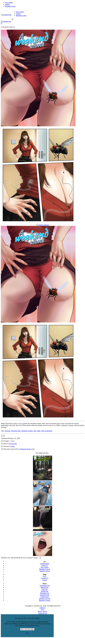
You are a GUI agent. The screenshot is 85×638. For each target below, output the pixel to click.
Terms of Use (42, 613)
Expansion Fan (45, 585)
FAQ (44, 576)
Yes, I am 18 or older (27, 629)
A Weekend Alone (25, 449)
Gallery (7, 4)
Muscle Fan (44, 587)
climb (38, 431)
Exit (27, 633)
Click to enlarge (43, 225)
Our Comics (9, 2)
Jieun (13, 446)
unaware (7, 431)
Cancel (44, 580)
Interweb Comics (44, 600)
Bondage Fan (44, 593)
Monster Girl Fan (44, 598)
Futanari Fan (44, 597)
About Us (44, 565)
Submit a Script (45, 571)
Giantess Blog (44, 563)
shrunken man (15, 431)
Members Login (10, 6)
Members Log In (44, 569)
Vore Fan (45, 589)
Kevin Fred (13, 444)
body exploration (46, 431)
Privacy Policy (42, 611)
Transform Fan (44, 595)
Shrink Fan (44, 591)
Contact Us (44, 578)
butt (34, 431)
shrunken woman (27, 431)
